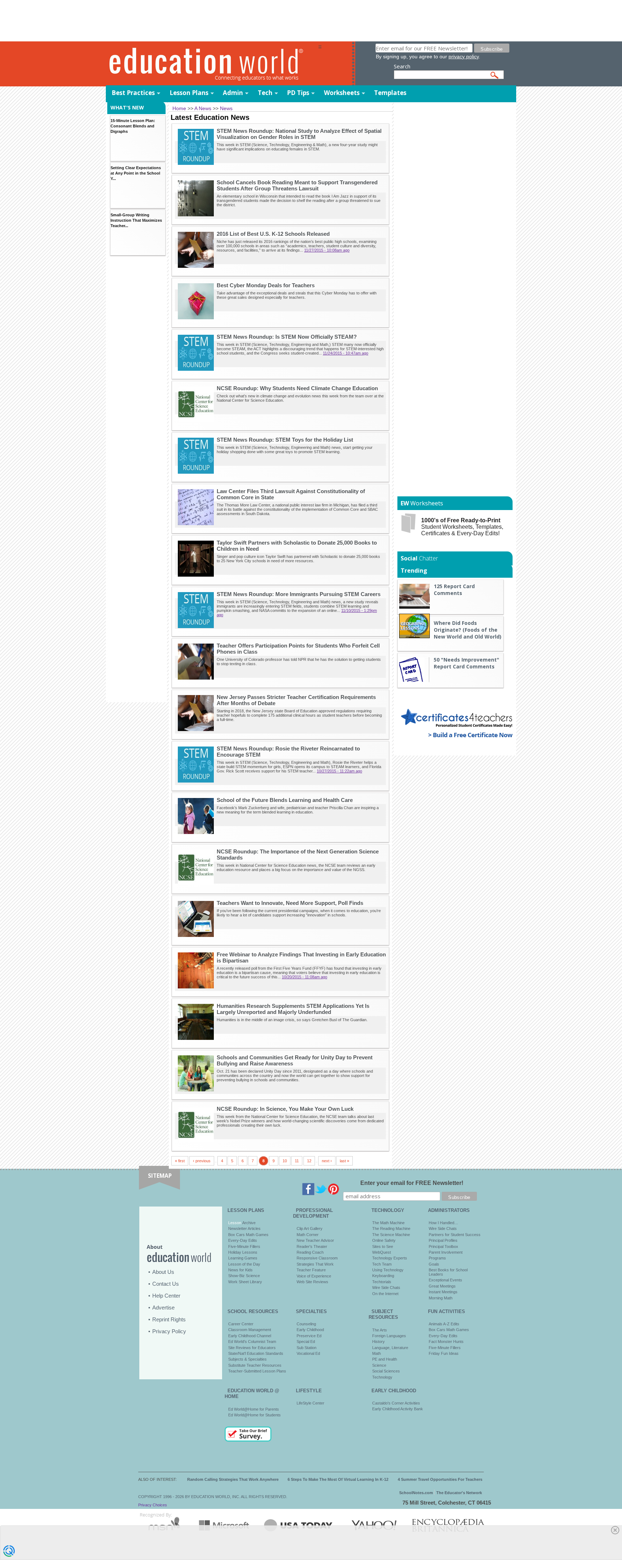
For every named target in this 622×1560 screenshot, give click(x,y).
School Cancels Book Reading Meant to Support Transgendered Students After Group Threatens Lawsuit (297, 185)
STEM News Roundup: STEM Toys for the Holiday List (285, 440)
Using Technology (388, 1270)
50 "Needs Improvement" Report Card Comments (466, 663)
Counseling (306, 1324)
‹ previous (202, 1161)
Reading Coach (310, 1252)
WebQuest (381, 1252)
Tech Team (382, 1264)
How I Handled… (443, 1223)
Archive (248, 1223)
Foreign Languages (389, 1336)
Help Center (166, 1296)
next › (327, 1161)
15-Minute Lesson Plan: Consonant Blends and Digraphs (133, 126)
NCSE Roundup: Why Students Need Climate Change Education (297, 388)
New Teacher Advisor (315, 1240)
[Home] (212, 63)
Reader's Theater (312, 1246)
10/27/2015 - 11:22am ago (339, 771)
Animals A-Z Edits (444, 1324)
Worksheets (342, 93)
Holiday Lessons (242, 1252)
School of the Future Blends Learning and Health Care (285, 800)
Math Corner (308, 1234)
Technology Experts (389, 1258)
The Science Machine (391, 1234)
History (378, 1341)
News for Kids (240, 1270)
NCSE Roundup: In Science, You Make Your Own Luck (285, 1109)
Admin (233, 93)
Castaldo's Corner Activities (396, 1403)
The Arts (379, 1330)
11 (297, 1161)
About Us (163, 1272)
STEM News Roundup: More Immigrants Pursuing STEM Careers (298, 594)
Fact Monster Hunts (446, 1341)
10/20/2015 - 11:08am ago (304, 977)
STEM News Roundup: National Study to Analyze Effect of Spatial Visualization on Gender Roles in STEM (299, 134)
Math (376, 1353)
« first (180, 1161)
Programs (437, 1258)
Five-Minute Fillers (244, 1246)
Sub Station (306, 1347)
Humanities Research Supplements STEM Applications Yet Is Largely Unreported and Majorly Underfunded (293, 1009)
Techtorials (381, 1282)
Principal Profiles (443, 1240)
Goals (434, 1264)
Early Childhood (310, 1329)
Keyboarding (383, 1275)
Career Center (240, 1324)
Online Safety (384, 1240)
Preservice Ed (309, 1336)
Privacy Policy (169, 1331)
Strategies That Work (315, 1264)
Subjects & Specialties (247, 1359)
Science (379, 1365)
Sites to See (382, 1246)
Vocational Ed (308, 1353)
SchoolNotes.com (416, 1493)
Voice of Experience (314, 1276)
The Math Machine (388, 1223)
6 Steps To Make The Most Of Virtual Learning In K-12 (338, 1479)
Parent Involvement (446, 1252)
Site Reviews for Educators (252, 1347)
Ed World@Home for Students (254, 1415)
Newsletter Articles (244, 1228)
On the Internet (385, 1293)
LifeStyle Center (310, 1403)
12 (309, 1161)
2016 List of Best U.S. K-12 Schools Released (273, 234)
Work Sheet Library (245, 1282)
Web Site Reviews (312, 1282)
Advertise (163, 1307)
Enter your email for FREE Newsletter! (411, 1183)
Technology (382, 1377)
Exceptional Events (445, 1280)
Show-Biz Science (244, 1275)
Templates (390, 93)
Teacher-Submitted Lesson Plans (257, 1371)
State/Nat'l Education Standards (255, 1353)
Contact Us (165, 1284)
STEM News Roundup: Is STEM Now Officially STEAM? (287, 337)
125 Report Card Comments (454, 589)
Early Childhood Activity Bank (397, 1409)
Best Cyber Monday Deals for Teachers (266, 285)
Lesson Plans (189, 93)
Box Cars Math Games (248, 1234)
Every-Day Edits (242, 1240)
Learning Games (242, 1258)
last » (344, 1161)
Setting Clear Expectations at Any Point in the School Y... (136, 173)
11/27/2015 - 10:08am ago (327, 250)
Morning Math (440, 1298)
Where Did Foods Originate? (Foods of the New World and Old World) (467, 629)
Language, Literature (390, 1347)
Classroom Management (249, 1329)
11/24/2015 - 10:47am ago (345, 353)
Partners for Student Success (455, 1234)
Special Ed (306, 1341)
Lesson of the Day (244, 1264)
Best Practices (133, 93)
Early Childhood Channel (249, 1336)
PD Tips (298, 93)
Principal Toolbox (443, 1246)
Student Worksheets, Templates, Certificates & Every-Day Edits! (462, 526)
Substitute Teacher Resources (254, 1365)
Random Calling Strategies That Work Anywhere (233, 1479)
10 (285, 1161)
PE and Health (384, 1359)
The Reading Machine (391, 1228)
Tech (265, 93)
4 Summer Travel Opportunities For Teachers (440, 1479)
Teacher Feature (311, 1270)
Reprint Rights (169, 1319)
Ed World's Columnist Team (252, 1341)
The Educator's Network (459, 1493)
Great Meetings (442, 1286)
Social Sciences (386, 1371)
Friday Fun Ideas (444, 1353)
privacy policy (464, 56)
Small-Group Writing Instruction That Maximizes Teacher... (136, 220)
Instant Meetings (443, 1292)
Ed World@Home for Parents (253, 1409)
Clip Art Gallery (310, 1228)
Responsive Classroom (317, 1258)
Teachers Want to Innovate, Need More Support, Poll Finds (290, 903)
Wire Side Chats (386, 1287)
